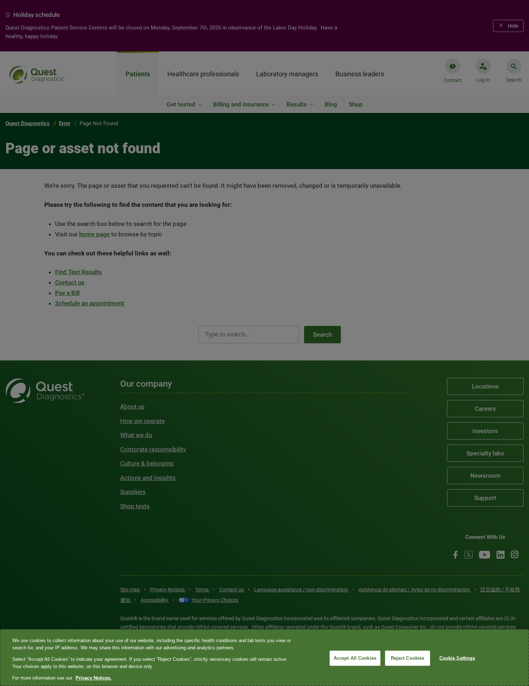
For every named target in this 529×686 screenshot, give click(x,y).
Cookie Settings (457, 658)
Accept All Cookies (355, 658)
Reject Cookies (408, 658)
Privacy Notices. (94, 678)
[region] (264, 657)
